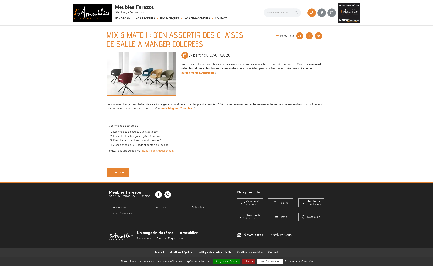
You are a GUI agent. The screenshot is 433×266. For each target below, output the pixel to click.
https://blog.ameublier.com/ (158, 150)
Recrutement (159, 207)
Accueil (159, 252)
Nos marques (169, 18)
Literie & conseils (122, 213)
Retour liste (287, 35)
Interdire (249, 261)
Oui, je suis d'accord (227, 261)
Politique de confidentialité (215, 252)
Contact (221, 18)
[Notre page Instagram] (331, 12)
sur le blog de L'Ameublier (197, 72)
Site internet (144, 238)
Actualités (198, 207)
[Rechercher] (297, 12)
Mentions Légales (181, 252)
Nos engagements (197, 18)
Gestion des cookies (250, 252)
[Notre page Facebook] (321, 12)
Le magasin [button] (122, 18)
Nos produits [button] (145, 18)
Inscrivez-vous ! (281, 234)
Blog (159, 238)
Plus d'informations (270, 261)
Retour (119, 173)
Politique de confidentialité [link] (299, 261)
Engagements (176, 238)
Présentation (119, 207)
